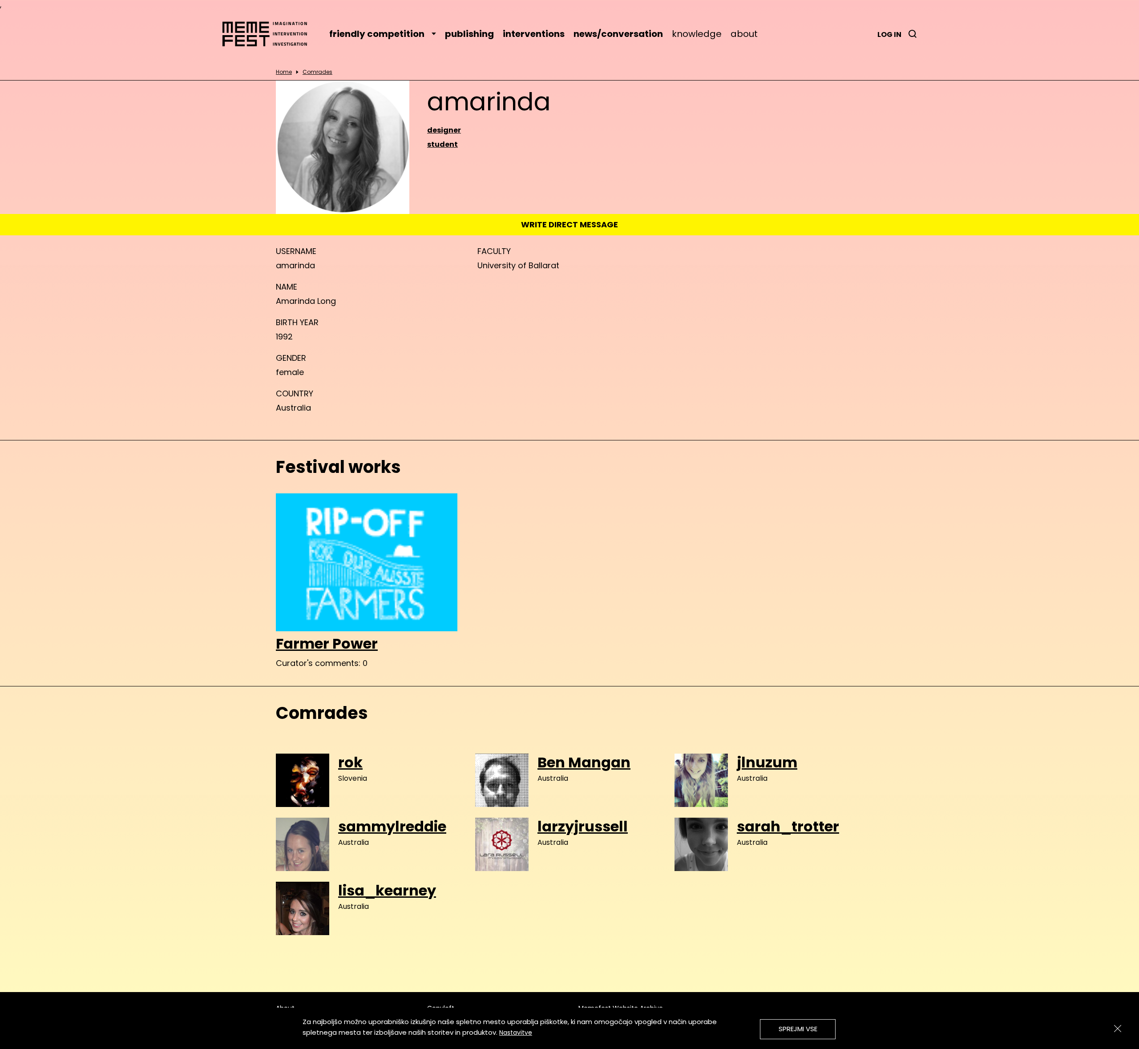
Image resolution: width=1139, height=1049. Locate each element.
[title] (913, 34)
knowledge (697, 33)
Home (284, 72)
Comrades (317, 72)
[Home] (269, 33)
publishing (469, 33)
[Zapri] (1118, 1028)
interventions (534, 33)
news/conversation (618, 33)
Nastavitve (515, 1032)
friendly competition (376, 33)
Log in (889, 34)
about (744, 33)
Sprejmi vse (798, 1028)
